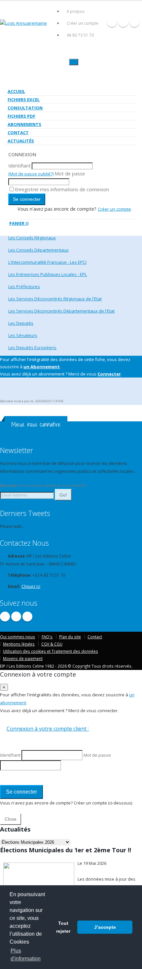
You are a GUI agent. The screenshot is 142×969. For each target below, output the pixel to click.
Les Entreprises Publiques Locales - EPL (47, 274)
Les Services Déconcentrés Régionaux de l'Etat (55, 299)
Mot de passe (69, 173)
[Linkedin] (134, 22)
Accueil (16, 91)
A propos (76, 11)
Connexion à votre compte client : (48, 728)
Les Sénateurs (22, 335)
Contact (18, 133)
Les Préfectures (24, 286)
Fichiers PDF (21, 116)
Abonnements (24, 124)
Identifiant (19, 166)
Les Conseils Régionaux (32, 238)
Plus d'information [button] (26, 954)
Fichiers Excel (24, 100)
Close (11, 819)
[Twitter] (123, 22)
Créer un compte (82, 23)
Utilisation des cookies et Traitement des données (50, 651)
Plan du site (70, 636)
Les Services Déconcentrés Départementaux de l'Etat (61, 311)
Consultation (25, 108)
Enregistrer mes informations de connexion (62, 189)
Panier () (18, 223)
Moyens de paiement (23, 658)
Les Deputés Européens (32, 347)
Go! (63, 495)
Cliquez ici (30, 586)
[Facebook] (112, 22)
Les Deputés (20, 323)
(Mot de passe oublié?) (30, 174)
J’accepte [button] (105, 927)
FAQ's (47, 636)
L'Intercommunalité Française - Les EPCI (47, 262)
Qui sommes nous (17, 636)
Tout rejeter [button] (63, 927)
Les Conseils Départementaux (38, 250)
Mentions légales (19, 644)
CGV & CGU (51, 644)
